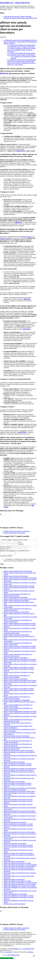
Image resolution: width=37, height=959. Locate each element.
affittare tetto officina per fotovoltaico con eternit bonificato (20, 864)
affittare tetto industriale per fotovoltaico (15, 789)
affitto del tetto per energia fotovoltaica (14, 904)
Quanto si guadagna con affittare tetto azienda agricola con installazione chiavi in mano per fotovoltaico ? (21, 49)
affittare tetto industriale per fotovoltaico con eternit (18, 799)
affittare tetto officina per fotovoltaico (14, 861)
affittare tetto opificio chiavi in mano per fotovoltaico (18, 868)
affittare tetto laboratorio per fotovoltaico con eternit (18, 824)
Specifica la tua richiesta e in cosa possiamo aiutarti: (15, 550)
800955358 (4, 73)
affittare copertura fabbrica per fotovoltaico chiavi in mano (20, 599)
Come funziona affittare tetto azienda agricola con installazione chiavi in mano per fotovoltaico (21, 45)
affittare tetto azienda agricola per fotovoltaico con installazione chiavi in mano (18, 748)
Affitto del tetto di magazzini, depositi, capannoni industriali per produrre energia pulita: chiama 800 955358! (20, 17)
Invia (2, 564)
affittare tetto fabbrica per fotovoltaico (14, 781)
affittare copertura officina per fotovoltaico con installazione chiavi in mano (17, 676)
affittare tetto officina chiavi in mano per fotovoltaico (18, 853)
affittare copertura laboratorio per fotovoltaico (16, 612)
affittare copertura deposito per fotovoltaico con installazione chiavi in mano (17, 594)
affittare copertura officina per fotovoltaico (15, 657)
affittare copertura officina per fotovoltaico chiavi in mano (20, 659)
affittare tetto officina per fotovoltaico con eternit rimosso (20, 866)
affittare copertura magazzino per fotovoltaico (16, 634)
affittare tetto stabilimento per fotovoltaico (15, 894)
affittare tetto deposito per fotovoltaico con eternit (17, 763)
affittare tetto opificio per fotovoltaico (14, 879)
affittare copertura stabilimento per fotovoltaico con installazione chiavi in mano (18, 720)
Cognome (21, 544)
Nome (20, 542)
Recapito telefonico (6, 547)
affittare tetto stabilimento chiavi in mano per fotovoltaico (20, 886)
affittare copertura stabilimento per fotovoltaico (17, 700)
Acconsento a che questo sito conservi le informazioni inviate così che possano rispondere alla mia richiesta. (20, 560)
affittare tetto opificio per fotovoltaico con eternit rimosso (20, 884)
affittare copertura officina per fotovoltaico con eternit (19, 667)
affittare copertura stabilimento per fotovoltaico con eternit (20, 711)
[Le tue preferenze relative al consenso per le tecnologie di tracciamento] (34, 956)
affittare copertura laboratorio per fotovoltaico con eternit (20, 623)
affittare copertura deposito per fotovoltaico (16, 576)
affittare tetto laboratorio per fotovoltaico (15, 822)
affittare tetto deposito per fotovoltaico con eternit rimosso (20, 768)
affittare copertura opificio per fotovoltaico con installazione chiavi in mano (17, 697)
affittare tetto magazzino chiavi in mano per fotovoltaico (19, 832)
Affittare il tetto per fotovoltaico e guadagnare (16, 531)
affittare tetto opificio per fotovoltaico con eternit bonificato (20, 882)
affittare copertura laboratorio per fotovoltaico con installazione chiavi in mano (18, 632)
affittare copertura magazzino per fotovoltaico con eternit (20, 646)
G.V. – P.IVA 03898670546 (11, 955)
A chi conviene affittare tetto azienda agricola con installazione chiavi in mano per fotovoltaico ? (21, 54)
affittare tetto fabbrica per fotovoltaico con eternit (17, 783)
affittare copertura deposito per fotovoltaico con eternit (19, 586)
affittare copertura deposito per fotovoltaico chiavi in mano (20, 577)
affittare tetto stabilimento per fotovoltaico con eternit (18, 895)
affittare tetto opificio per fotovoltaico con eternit (17, 881)
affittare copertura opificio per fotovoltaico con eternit (19, 688)
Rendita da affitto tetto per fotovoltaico (14, 533)
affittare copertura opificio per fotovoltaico (15, 679)
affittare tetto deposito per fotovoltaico (14, 762)
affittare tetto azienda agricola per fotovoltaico (16, 736)
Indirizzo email (5, 549)
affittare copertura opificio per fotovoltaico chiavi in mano (20, 680)
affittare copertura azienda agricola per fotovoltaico (18, 571)
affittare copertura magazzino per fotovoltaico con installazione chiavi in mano (18, 655)
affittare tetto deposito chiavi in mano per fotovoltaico (19, 750)
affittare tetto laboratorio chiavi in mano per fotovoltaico (19, 811)
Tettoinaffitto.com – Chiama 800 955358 (15, 3)
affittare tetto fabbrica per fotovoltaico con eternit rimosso (20, 788)
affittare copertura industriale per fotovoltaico (16, 600)
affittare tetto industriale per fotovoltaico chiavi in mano (19, 791)
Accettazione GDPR (6, 556)
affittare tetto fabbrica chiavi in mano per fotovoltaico (19, 770)
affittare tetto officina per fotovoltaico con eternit (17, 863)
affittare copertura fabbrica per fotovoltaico (16, 597)
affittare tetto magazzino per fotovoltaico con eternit (18, 845)
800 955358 (26, 329)
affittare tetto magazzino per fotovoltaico (15, 843)
